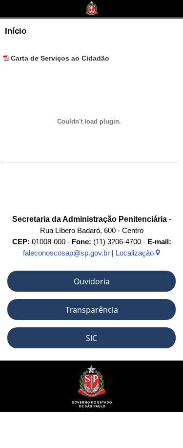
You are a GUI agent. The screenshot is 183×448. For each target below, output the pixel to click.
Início (15, 31)
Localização (136, 253)
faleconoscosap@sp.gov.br (66, 253)
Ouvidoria (92, 281)
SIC (91, 338)
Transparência (91, 309)
